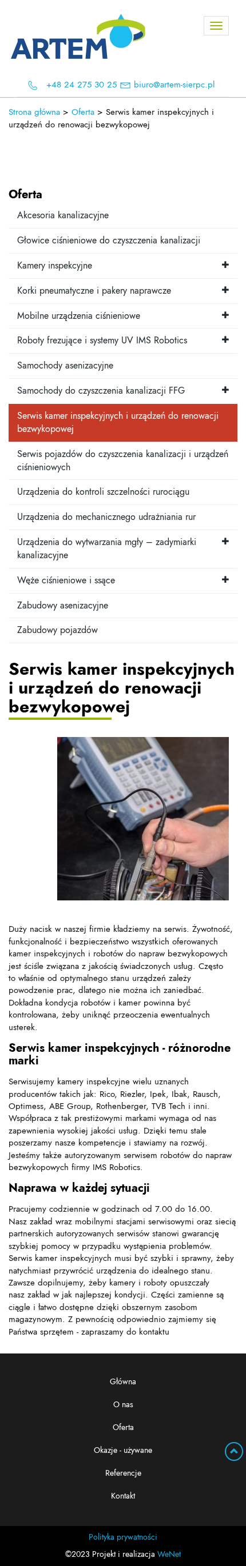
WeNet (169, 1555)
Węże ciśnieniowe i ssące (66, 580)
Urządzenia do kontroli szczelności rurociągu (103, 491)
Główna (123, 1382)
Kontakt (123, 1496)
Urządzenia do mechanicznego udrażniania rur (106, 517)
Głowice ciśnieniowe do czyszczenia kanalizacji (108, 240)
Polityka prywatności (123, 1537)
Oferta (123, 1428)
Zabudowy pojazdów (57, 630)
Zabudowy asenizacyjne (62, 605)
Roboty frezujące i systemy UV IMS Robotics (102, 340)
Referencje (123, 1473)
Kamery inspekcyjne (54, 265)
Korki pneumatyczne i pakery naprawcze (94, 290)
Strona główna (34, 112)
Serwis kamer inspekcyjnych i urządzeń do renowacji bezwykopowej (118, 422)
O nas (123, 1405)
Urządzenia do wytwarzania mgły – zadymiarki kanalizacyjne (106, 549)
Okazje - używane (123, 1451)
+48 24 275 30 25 (81, 85)
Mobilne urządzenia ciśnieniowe (78, 316)
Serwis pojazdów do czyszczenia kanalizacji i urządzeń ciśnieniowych (122, 461)
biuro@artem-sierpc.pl (174, 85)
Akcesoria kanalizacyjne (63, 215)
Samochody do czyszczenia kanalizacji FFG (101, 390)
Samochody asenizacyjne (65, 365)
